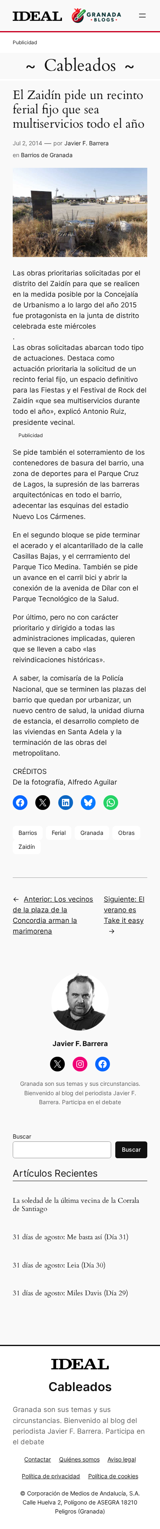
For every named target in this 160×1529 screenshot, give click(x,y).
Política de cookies (113, 1476)
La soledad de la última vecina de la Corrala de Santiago (76, 1205)
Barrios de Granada (47, 154)
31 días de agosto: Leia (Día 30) (59, 1265)
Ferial (59, 832)
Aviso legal (121, 1459)
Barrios (27, 832)
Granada (91, 832)
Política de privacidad (51, 1476)
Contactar (37, 1459)
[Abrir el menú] (142, 15)
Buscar (22, 1136)
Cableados (80, 65)
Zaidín (26, 846)
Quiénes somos (79, 1459)
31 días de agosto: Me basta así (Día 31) (70, 1237)
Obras (126, 832)
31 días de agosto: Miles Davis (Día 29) (70, 1293)
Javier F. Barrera (86, 143)
